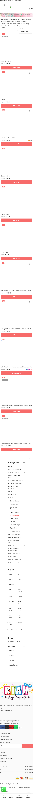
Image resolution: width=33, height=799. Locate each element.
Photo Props (14, 504)
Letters (10, 491)
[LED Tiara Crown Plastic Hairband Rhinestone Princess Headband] (16, 351)
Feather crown (5, 214)
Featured (11, 655)
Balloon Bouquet (13, 563)
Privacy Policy (4, 736)
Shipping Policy (5, 733)
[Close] (31, 457)
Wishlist (28, 797)
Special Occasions (13, 472)
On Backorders (13, 665)
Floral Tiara (4, 252)
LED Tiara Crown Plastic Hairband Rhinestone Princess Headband (16, 367)
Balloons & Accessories (13, 508)
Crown (3, 99)
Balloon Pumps (15, 525)
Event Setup (12, 495)
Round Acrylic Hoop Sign (14, 541)
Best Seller (3, 761)
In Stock (11, 660)
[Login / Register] (30, 9)
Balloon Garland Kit (14, 560)
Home (5, 15)
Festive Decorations (14, 537)
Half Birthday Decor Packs (14, 476)
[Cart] (32, 9)
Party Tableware (13, 556)
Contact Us (3, 755)
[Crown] (16, 83)
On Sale (11, 650)
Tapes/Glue (13, 528)
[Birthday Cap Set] (16, 45)
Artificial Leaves (15, 531)
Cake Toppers (14, 518)
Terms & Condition (6, 739)
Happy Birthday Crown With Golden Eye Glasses (16, 290)
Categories (19, 797)
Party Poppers (14, 512)
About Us (3, 752)
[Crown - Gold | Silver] (16, 122)
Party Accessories (14, 15)
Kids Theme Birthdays (15, 469)
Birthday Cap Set (6, 61)
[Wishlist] (29, 35)
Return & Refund (5, 742)
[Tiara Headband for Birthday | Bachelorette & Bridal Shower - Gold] (16, 389)
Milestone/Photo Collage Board (13, 549)
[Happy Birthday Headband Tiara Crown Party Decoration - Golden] (16, 313)
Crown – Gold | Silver (7, 138)
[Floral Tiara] (16, 236)
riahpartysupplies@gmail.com (9, 721)
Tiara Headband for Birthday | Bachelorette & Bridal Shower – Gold (16, 405)
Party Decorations (14, 553)
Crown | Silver (5, 176)
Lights (10, 466)
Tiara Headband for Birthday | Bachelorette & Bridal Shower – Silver (16, 443)
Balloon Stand (14, 501)
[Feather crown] (16, 198)
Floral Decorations (14, 534)
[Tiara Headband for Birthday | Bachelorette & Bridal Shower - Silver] (16, 427)
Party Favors (12, 545)
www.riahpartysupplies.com (9, 723)
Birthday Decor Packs (15, 483)
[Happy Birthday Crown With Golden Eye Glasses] (16, 274)
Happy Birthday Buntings (13, 487)
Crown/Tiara (14, 515)
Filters (3, 27)
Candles (12, 521)
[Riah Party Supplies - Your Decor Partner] (16, 7)
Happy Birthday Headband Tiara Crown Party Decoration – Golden (16, 329)
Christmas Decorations (15, 480)
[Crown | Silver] (16, 160)
